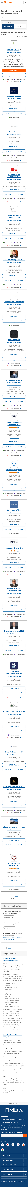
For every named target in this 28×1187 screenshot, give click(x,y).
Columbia (19, 937)
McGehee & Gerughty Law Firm (14, 672)
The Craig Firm (14, 339)
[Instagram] (18, 1144)
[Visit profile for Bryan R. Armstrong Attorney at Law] (14, 374)
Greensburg (6, 937)
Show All (3, 948)
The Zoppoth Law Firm (14, 548)
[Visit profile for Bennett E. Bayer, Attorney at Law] (14, 583)
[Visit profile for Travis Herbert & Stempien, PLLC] (14, 210)
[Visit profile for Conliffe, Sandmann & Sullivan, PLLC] (14, 417)
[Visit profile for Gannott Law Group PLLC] (14, 296)
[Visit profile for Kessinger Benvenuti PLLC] (14, 781)
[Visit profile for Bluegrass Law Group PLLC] (14, 821)
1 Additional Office (14, 438)
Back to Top (15, 1103)
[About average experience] (20, 82)
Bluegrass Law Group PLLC (14, 827)
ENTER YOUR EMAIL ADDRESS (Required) (11, 1132)
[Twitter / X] (12, 1144)
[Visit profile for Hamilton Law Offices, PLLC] (14, 706)
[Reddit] (23, 1144)
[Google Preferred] (2, 1149)
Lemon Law (7, 928)
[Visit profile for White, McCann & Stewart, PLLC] (14, 858)
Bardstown (11, 939)
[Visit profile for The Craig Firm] (14, 334)
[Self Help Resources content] (25, 1165)
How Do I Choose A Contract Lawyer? (12, 1036)
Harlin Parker (14, 132)
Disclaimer (15, 1183)
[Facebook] (2, 1144)
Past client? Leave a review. (14, 52)
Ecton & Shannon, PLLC (14, 752)
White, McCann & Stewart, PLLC (14, 864)
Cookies (23, 1183)
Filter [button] (4, 17)
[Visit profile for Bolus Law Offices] (14, 504)
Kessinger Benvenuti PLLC (14, 786)
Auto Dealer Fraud (9, 917)
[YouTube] (7, 1144)
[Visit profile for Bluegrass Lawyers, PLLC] (14, 625)
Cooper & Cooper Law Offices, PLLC (14, 97)
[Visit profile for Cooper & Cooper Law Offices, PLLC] (14, 90)
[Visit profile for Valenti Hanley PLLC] (14, 464)
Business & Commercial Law (11, 921)
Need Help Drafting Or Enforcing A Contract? (10, 959)
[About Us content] (25, 1155)
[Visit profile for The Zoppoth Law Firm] (14, 542)
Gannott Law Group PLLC (14, 301)
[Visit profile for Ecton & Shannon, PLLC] (14, 746)
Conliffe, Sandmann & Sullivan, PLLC (14, 423)
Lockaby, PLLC (13, 50)
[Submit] (25, 1135)
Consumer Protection (9, 925)
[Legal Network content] (25, 1174)
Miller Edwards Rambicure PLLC (14, 175)
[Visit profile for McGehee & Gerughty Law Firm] (14, 665)
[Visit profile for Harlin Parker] (14, 126)
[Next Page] (16, 898)
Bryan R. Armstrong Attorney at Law (14, 381)
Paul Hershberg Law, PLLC (14, 259)
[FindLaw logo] (9, 2)
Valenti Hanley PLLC (14, 469)
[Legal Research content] (25, 1169)
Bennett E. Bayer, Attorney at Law (14, 589)
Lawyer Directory (5, 6)
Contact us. (16, 1122)
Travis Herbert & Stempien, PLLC (14, 216)
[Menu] (2, 2)
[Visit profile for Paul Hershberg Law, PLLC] (14, 254)
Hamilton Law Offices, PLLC (14, 711)
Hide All (9, 948)
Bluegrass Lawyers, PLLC (14, 631)
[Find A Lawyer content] (25, 1160)
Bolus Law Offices (14, 510)
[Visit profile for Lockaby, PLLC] (14, 44)
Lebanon (13, 937)
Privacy (9, 1183)
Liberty (5, 939)
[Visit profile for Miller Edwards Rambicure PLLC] (14, 169)
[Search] (25, 2)
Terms (3, 1183)
